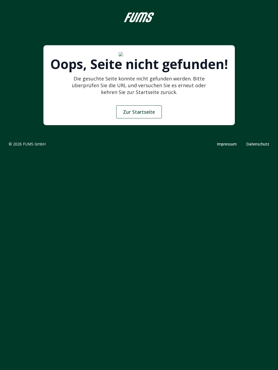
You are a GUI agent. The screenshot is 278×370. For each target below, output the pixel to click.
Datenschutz (257, 144)
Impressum (227, 144)
